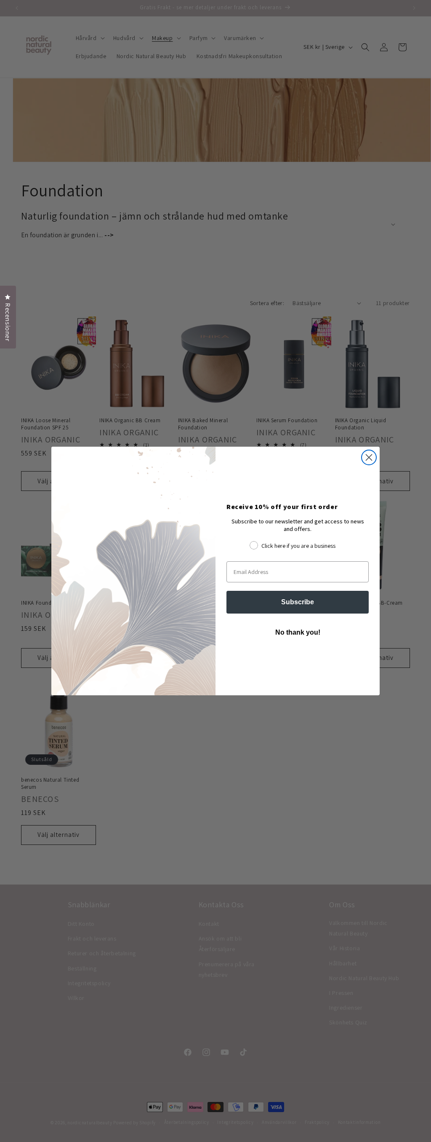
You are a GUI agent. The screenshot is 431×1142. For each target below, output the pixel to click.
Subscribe (297, 602)
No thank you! (297, 632)
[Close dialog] (369, 457)
